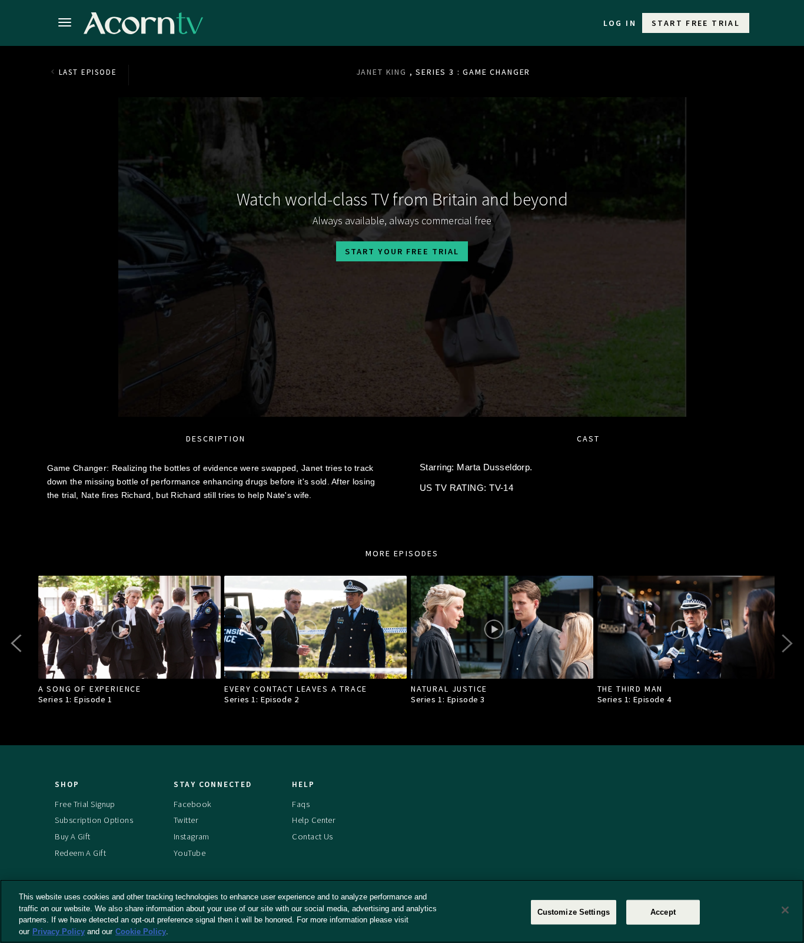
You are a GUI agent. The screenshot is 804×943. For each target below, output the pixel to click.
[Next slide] (786, 643)
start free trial (696, 23)
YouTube (189, 853)
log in (619, 23)
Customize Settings (573, 912)
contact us (312, 836)
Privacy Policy (58, 931)
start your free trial (402, 251)
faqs (301, 804)
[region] (402, 911)
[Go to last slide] (17, 643)
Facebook (192, 804)
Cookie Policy (140, 931)
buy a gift (72, 836)
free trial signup (85, 804)
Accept (663, 912)
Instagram (192, 836)
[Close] (785, 910)
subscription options (94, 820)
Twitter (186, 820)
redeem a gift (80, 853)
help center (313, 820)
